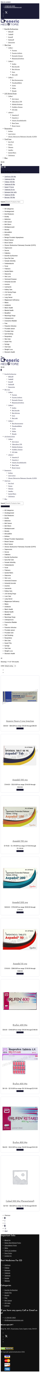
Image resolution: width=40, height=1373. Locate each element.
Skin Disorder (16, 66)
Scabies (14, 64)
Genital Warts (12, 152)
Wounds (14, 91)
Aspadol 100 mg (20, 780)
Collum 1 (10, 48)
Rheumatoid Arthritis (18, 58)
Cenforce (7, 1265)
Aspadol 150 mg (20, 841)
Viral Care (7, 139)
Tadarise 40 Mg (9, 195)
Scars (13, 72)
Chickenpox (11, 155)
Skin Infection (16, 69)
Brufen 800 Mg (20, 1142)
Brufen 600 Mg (20, 1084)
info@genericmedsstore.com (13, 7)
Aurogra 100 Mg (9, 197)
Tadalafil (10, 34)
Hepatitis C (15, 118)
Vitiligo (14, 88)
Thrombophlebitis (17, 83)
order (2, 666)
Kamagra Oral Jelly (10, 192)
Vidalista (7, 1273)
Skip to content (6, 2)
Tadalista (7, 1276)
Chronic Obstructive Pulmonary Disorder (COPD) (22, 136)
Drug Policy (8, 1253)
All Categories (5, 204)
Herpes (10, 144)
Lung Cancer (12, 134)
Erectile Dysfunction (11, 29)
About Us (7, 1240)
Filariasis (10, 147)
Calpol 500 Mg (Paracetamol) (20, 1201)
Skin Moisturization (17, 80)
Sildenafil (10, 31)
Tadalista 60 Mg (9, 184)
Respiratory (8, 128)
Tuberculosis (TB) (17, 101)
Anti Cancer (15, 99)
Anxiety (6, 1295)
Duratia (6, 1278)
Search (3, 202)
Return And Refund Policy (12, 1243)
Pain (5, 1298)
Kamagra (7, 1270)
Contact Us (8, 1256)
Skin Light (15, 75)
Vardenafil (11, 40)
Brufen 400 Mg (20, 1025)
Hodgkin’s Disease (17, 107)
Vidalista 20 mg (9, 190)
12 (5, 1228)
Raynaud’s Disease (17, 56)
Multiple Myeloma (17, 104)
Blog (5, 158)
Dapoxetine (11, 42)
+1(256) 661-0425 (9, 6)
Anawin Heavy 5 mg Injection (20, 721)
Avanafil (10, 37)
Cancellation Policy (10, 1245)
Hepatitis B (15, 115)
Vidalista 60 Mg (9, 179)
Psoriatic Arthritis (17, 53)
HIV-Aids (14, 110)
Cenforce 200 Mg (10, 176)
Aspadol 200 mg (20, 902)
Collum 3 (10, 77)
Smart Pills (8, 1293)
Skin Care (7, 45)
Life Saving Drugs (10, 93)
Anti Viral (11, 142)
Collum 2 (10, 61)
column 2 (10, 112)
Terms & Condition (10, 1251)
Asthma (10, 131)
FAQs (6, 1248)
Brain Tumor (15, 123)
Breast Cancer (16, 126)
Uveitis (14, 85)
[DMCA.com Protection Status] (7, 1349)
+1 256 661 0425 (10, 1318)
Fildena (6, 1268)
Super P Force (9, 187)
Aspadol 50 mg (20, 964)
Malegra (7, 1281)
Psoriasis (14, 50)
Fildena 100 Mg (9, 182)
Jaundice (10, 150)
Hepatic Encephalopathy (19, 120)
